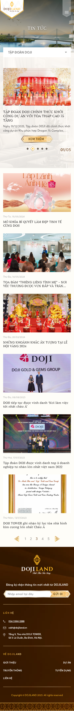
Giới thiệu (9, 662)
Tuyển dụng (63, 670)
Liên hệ (7, 678)
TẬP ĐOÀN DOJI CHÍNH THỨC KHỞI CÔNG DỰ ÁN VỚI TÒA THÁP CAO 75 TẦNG (33, 116)
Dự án (67, 662)
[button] (27, 149)
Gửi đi (58, 594)
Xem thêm (36, 139)
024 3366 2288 (16, 621)
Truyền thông (12, 670)
